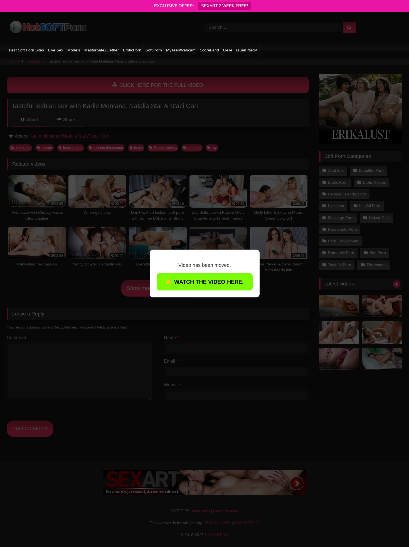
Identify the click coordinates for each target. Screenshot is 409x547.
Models (73, 50)
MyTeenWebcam (181, 50)
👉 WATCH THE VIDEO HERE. (205, 282)
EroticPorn (132, 50)
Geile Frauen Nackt (240, 50)
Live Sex (55, 50)
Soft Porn (154, 50)
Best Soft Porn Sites (26, 50)
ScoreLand (209, 50)
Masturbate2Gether (101, 50)
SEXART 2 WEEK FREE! (224, 5)
